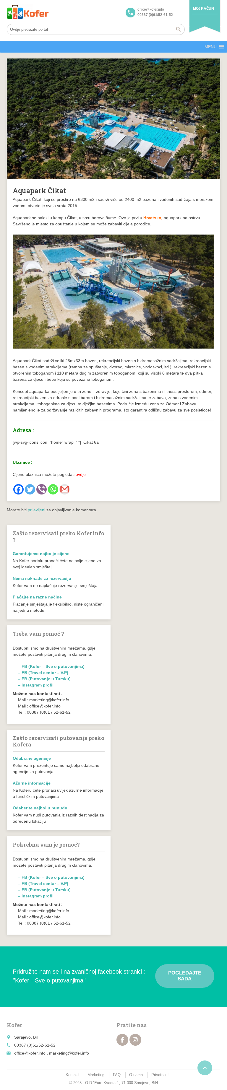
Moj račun (203, 8)
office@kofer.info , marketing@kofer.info (51, 1053)
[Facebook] (18, 489)
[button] (211, 47)
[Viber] (41, 489)
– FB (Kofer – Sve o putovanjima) (51, 666)
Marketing (95, 1075)
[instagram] (135, 1040)
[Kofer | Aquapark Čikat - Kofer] (28, 11)
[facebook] (122, 1040)
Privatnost (160, 1075)
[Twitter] (30, 489)
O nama (136, 1075)
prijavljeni (36, 509)
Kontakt (72, 1075)
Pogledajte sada (184, 976)
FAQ (117, 1075)
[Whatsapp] (53, 489)
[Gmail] (64, 489)
